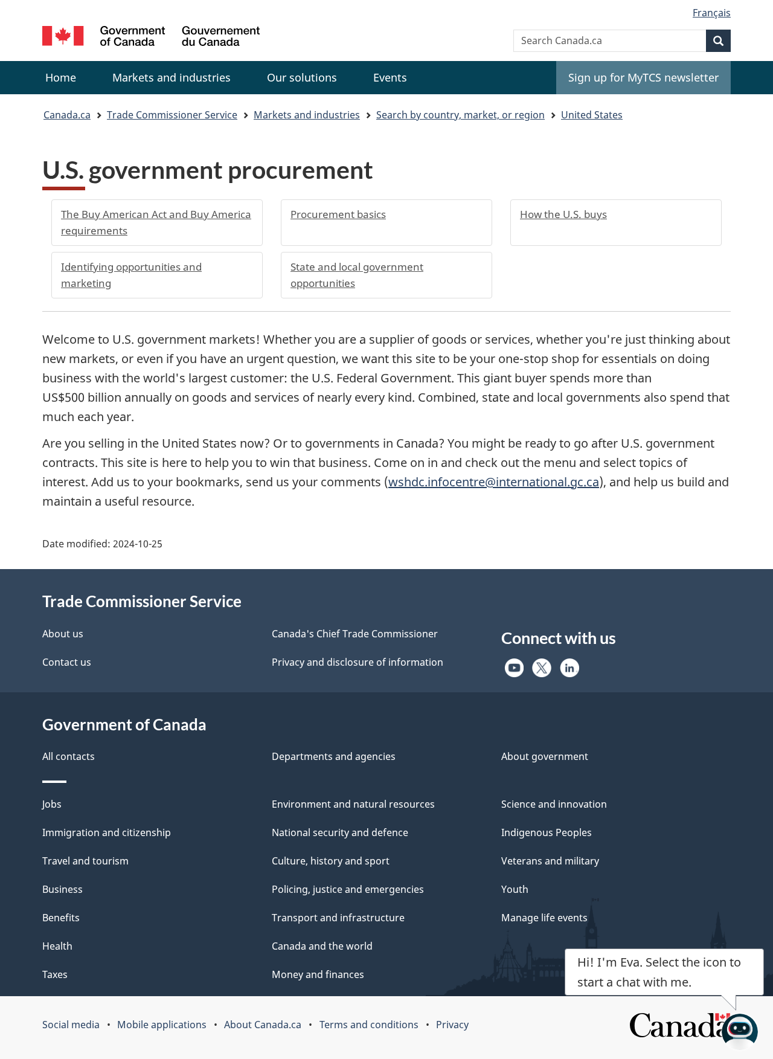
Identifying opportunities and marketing (131, 275)
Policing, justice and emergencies (348, 889)
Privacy (452, 1024)
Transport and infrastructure (338, 917)
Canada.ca (67, 114)
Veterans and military (550, 860)
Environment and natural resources (353, 804)
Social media (71, 1024)
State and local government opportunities (356, 275)
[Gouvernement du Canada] (151, 38)
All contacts (68, 756)
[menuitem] (171, 77)
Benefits (61, 917)
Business (62, 889)
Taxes (55, 974)
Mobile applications (162, 1024)
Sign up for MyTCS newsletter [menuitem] (643, 77)
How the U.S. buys (563, 214)
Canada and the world (322, 946)
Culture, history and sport (331, 860)
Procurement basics (338, 214)
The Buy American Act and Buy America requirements (156, 222)
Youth (514, 889)
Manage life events (544, 917)
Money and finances (318, 974)
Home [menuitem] (60, 77)
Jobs (52, 804)
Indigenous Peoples (546, 832)
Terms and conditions (369, 1024)
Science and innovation (554, 804)
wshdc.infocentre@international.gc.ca (493, 482)
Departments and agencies (334, 756)
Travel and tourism (85, 860)
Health (57, 946)
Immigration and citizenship (106, 832)
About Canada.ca (262, 1024)
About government (544, 756)
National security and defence (340, 832)
